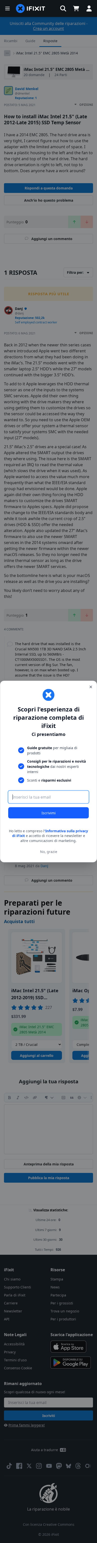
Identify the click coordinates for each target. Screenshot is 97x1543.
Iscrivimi (49, 812)
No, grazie (48, 851)
